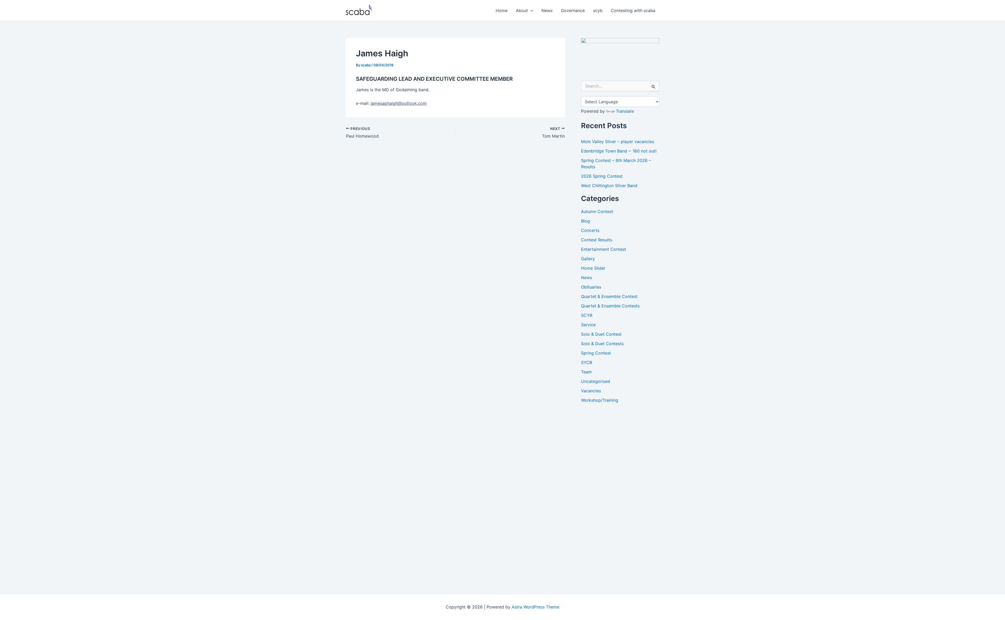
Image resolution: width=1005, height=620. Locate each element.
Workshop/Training (599, 400)
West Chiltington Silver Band (609, 185)
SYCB (586, 362)
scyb (597, 10)
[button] (530, 10)
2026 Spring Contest (602, 176)
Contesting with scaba (633, 10)
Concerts (590, 230)
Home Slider (593, 268)
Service (588, 324)
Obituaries (591, 287)
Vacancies (591, 390)
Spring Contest (596, 353)
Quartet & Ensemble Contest (609, 296)
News (546, 10)
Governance (573, 10)
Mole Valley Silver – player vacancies (617, 141)
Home (501, 10)
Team (586, 371)
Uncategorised (595, 381)
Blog (585, 221)
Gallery (588, 258)
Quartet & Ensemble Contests (610, 305)
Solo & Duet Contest (601, 334)
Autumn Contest (597, 211)
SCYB (586, 315)
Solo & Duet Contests (602, 343)
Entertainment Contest (603, 249)
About (522, 10)
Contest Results (596, 239)
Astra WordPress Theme (535, 607)
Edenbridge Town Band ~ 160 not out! (618, 151)
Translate (625, 111)
